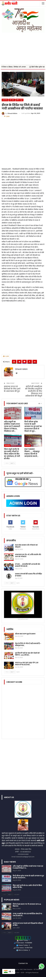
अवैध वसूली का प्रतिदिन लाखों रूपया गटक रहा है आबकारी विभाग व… (28, 867)
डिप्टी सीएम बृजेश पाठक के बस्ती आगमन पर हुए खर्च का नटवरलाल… (28, 877)
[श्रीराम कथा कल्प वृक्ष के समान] (9, 636)
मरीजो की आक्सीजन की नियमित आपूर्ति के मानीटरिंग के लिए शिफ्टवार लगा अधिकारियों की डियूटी (33, 391)
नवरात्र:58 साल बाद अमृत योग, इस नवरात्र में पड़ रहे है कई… (26, 664)
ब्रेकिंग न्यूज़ (19, 100)
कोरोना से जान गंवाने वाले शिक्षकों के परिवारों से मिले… (28, 924)
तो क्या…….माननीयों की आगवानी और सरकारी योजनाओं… (27, 565)
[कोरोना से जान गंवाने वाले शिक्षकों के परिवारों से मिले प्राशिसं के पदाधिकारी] (6, 926)
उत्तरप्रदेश (4, 100)
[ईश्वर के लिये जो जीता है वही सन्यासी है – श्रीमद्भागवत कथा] (9, 646)
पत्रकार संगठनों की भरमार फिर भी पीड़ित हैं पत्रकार (28, 575)
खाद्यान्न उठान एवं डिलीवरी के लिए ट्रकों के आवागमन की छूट (12, 388)
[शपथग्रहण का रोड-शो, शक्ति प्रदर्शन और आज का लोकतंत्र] (9, 557)
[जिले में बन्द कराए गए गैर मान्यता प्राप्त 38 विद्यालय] (6, 906)
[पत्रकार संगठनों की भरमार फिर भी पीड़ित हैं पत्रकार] (9, 576)
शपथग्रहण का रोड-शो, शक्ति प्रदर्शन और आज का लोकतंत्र (28, 555)
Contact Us (23, 963)
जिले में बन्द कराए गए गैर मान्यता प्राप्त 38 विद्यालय (27, 905)
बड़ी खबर (11, 100)
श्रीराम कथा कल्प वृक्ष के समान (25, 634)
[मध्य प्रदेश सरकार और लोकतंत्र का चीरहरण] (9, 547)
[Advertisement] (23, 47)
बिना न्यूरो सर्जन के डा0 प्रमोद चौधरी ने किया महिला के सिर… (27, 886)
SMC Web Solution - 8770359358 (31, 969)
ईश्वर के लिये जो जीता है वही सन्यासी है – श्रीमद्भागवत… (28, 644)
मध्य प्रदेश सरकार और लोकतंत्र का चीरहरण (26, 546)
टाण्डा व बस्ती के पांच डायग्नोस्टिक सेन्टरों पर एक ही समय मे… (27, 915)
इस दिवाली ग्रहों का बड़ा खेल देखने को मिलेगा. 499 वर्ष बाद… (27, 654)
